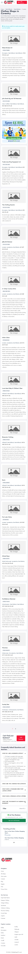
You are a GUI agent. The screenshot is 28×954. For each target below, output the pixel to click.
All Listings (3, 874)
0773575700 (5, 519)
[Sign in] (14, 2)
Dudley (16, 926)
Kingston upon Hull (19, 934)
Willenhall (4, 393)
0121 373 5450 (6, 101)
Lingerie (3, 916)
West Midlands (11, 53)
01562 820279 (6, 650)
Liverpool (17, 942)
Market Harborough (6, 561)
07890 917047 (6, 391)
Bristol (2, 938)
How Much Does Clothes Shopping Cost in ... (14, 838)
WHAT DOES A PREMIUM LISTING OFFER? (14, 796)
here (8, 756)
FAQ (2, 886)
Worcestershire (12, 653)
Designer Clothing (5, 900)
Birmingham (5, 53)
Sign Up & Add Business (14, 820)
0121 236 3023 (6, 164)
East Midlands (16, 247)
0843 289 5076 (6, 291)
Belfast (2, 927)
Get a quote (3, 876)
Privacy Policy (4, 889)
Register (3, 884)
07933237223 (6, 340)
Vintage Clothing (4, 903)
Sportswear (3, 905)
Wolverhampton (5, 604)
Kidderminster (5, 653)
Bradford (3, 935)
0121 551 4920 (6, 207)
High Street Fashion (5, 898)
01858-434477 (6, 558)
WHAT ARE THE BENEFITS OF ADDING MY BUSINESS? (14, 802)
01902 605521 (6, 482)
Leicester (4, 247)
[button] (24, 808)
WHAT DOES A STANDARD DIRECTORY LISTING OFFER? (12, 790)
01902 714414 (6, 601)
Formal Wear (4, 913)
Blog (2, 881)
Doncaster (3, 945)
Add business (21, 738)
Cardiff (2, 940)
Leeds (16, 937)
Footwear (3, 918)
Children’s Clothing (5, 908)
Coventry (3, 943)
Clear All (21, 808)
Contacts (3, 879)
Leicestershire (10, 247)
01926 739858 (6, 50)
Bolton (2, 933)
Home (2, 871)
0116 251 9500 (6, 244)
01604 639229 (6, 707)
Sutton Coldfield (5, 104)
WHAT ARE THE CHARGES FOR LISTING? (13, 784)
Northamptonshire (13, 710)
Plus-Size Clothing (5, 910)
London (16, 944)
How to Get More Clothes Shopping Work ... (15, 832)
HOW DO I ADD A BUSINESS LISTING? (12, 753)
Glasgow (17, 932)
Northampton (5, 710)
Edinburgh (17, 929)
